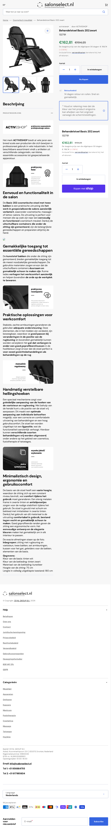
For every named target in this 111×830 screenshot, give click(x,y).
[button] (4, 5)
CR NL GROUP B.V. (22, 605)
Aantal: (61, 63)
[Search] (102, 12)
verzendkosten (77, 52)
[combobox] (54, 12)
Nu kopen (82, 79)
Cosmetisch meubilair (22, 20)
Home (5, 20)
